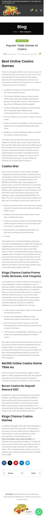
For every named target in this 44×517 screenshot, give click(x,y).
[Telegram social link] (27, 463)
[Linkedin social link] (21, 463)
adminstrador (11, 54)
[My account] (36, 10)
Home (15, 32)
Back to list (22, 473)
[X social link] (10, 463)
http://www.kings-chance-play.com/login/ (17, 439)
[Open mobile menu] (41, 10)
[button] (38, 511)
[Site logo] (11, 10)
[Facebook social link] (4, 463)
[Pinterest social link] (15, 463)
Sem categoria (25, 32)
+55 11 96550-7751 (8, 3)
